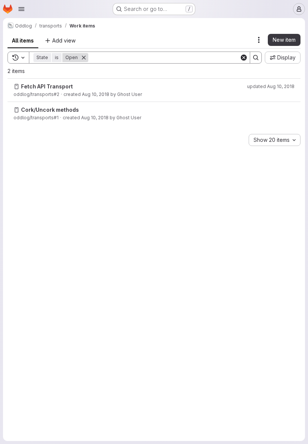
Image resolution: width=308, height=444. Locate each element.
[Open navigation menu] (21, 9)
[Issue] (17, 87)
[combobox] (274, 140)
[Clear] (243, 57)
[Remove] (83, 57)
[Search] (256, 58)
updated (270, 86)
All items (23, 40)
